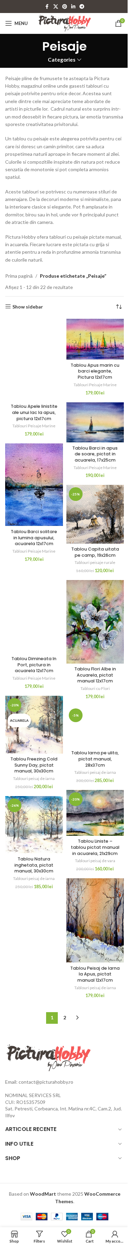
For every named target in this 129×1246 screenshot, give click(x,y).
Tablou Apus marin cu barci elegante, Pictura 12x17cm (95, 371)
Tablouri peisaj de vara (95, 860)
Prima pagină (19, 276)
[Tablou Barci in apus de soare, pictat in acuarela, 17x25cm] (95, 422)
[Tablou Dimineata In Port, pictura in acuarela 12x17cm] (34, 611)
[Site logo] (64, 23)
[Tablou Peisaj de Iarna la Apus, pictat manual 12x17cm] (95, 920)
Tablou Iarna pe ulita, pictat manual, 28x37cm (95, 759)
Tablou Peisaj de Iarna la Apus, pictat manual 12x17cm (95, 974)
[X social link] (55, 6)
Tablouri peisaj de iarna (34, 778)
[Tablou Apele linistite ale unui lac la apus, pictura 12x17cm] (34, 360)
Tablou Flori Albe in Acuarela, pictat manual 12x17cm (95, 675)
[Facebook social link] (47, 6)
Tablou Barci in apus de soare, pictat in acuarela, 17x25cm (95, 454)
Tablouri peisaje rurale (95, 562)
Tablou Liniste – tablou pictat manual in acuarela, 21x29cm (95, 847)
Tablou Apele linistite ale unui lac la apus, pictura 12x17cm (34, 412)
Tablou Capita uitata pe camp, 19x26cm (95, 552)
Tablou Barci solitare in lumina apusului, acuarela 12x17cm (34, 537)
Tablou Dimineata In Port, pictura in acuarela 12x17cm (33, 665)
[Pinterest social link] (64, 6)
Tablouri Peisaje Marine (33, 425)
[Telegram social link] (81, 6)
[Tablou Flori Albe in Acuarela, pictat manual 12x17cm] (95, 621)
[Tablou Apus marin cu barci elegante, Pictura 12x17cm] (95, 339)
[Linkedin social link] (73, 6)
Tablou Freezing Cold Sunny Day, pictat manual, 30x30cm (33, 765)
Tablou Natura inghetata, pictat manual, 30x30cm (33, 865)
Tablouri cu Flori (95, 688)
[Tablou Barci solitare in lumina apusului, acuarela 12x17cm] (34, 484)
